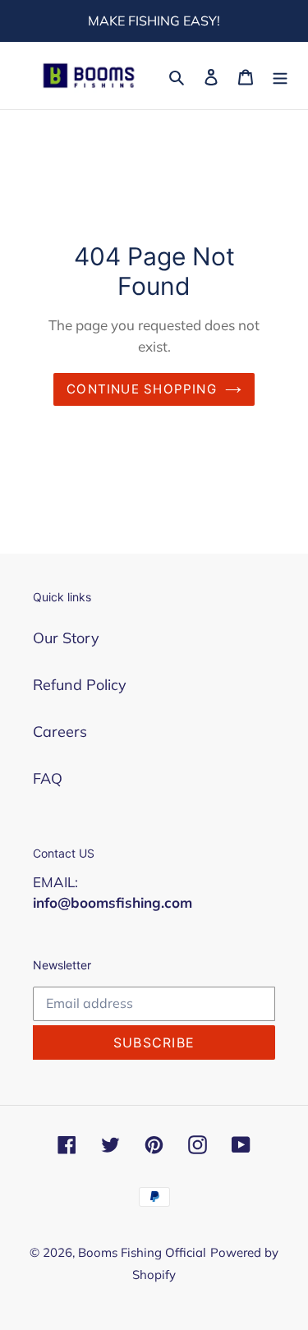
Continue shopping (142, 389)
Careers (60, 731)
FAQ (47, 778)
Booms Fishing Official (142, 1252)
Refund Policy (79, 684)
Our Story (66, 637)
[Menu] (280, 75)
